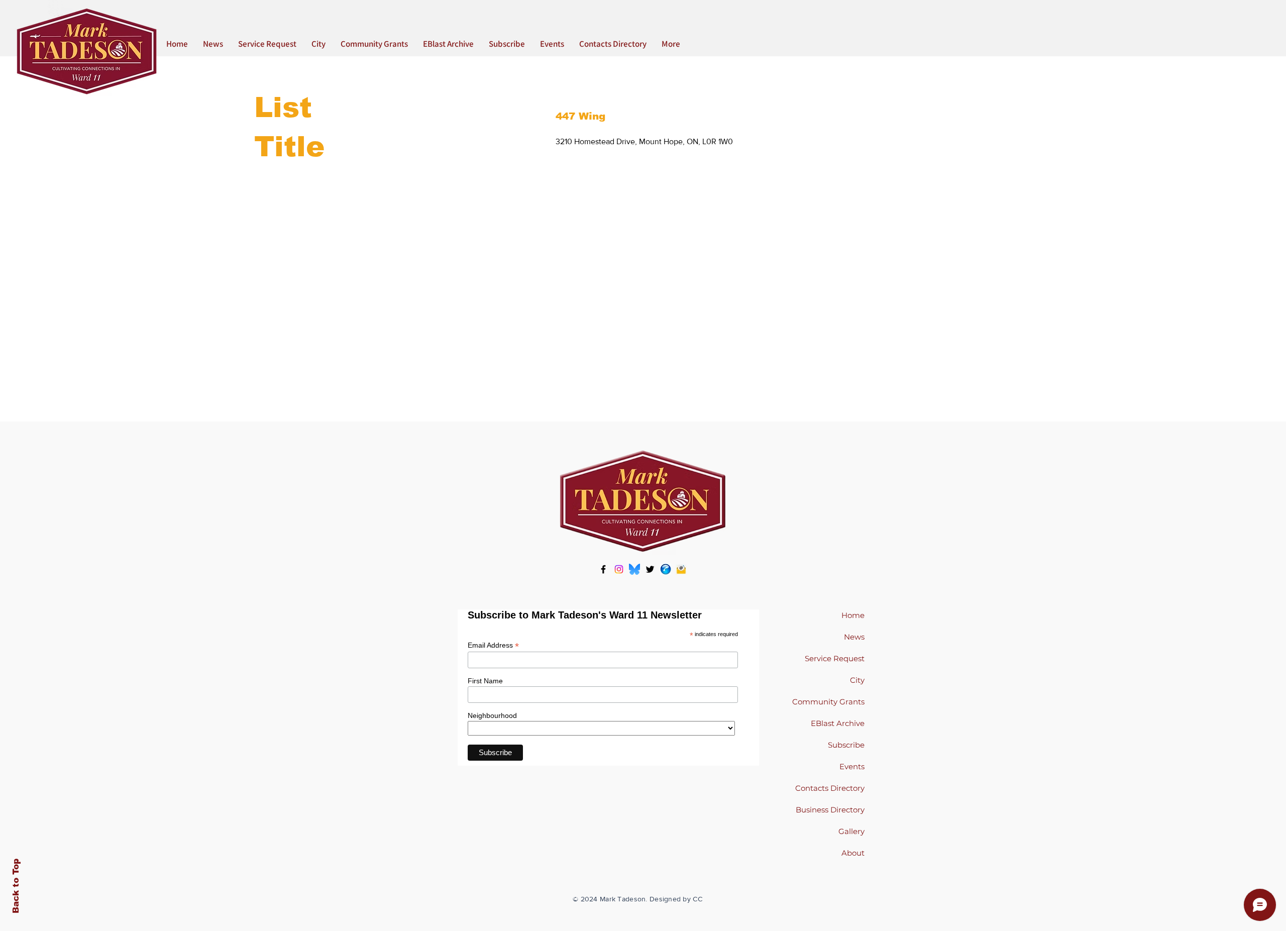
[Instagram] (618, 569)
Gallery (851, 831)
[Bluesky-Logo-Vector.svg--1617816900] (634, 569)
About (853, 853)
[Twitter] (650, 569)
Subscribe (846, 745)
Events (852, 766)
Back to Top (16, 886)
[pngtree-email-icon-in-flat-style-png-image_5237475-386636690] (681, 569)
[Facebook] (603, 569)
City (857, 680)
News (854, 637)
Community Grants (828, 701)
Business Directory (830, 809)
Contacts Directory (830, 788)
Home (853, 615)
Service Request (835, 658)
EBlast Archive (838, 723)
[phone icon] (665, 569)
